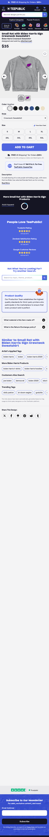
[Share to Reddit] (31, 416)
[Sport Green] (37, 108)
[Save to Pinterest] (24, 416)
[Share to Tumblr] (38, 416)
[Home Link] (16, 8)
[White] (4, 108)
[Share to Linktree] (18, 416)
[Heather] (10, 108)
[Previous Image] (4, 76)
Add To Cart (24, 147)
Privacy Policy (31, 827)
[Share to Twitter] (4, 416)
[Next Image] (44, 76)
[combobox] (22, 14)
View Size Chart (40, 125)
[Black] (15, 108)
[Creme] (43, 108)
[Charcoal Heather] (21, 108)
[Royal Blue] (32, 108)
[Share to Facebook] (11, 416)
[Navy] (26, 108)
